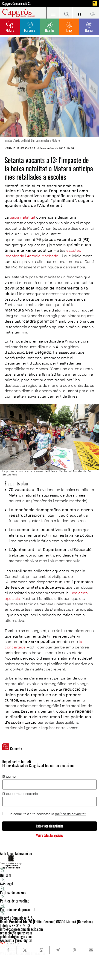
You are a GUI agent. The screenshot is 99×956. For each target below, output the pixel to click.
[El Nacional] (95, 3)
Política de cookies (13, 892)
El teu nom (10, 776)
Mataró (10, 30)
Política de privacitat (14, 901)
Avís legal (6, 884)
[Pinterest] (74, 950)
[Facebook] (8, 950)
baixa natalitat (22, 217)
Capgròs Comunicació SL (16, 3)
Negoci (89, 30)
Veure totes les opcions (49, 835)
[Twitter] (25, 950)
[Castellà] (79, 13)
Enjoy (69, 30)
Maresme (29, 30)
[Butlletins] (92, 13)
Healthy (49, 30)
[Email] (91, 950)
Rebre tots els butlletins (49, 826)
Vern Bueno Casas (20, 148)
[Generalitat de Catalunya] (49, 861)
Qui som (5, 875)
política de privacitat (70, 814)
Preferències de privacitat (17, 909)
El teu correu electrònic (20, 794)
